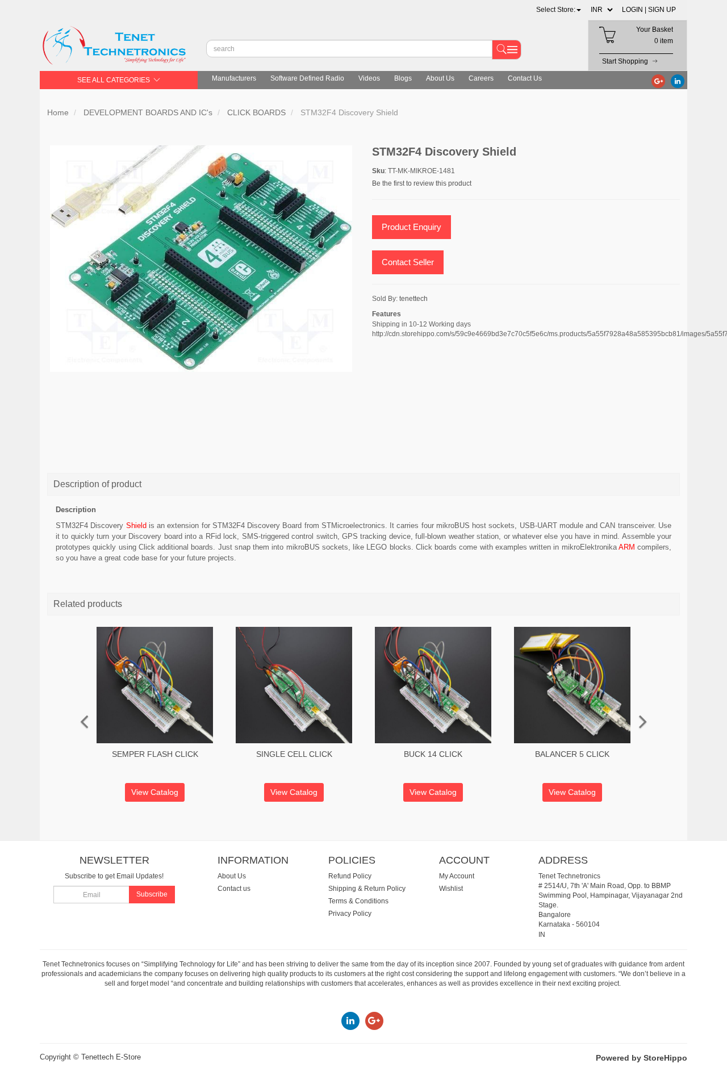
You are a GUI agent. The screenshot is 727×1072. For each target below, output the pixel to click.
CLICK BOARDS (256, 112)
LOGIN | (634, 10)
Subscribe (152, 894)
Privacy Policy (349, 914)
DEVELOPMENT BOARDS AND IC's (147, 112)
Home (58, 112)
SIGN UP (662, 10)
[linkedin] (677, 81)
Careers (481, 78)
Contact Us (525, 78)
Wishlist (451, 889)
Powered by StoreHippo (641, 1057)
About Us (440, 78)
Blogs (403, 78)
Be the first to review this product (421, 183)
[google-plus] (658, 81)
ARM (627, 547)
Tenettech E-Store (111, 1057)
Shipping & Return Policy (367, 889)
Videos (369, 78)
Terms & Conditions (358, 901)
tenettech (413, 299)
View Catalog (154, 792)
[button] (558, 10)
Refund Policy (349, 876)
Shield (136, 525)
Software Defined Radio (307, 78)
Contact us (234, 889)
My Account (456, 876)
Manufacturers (234, 78)
